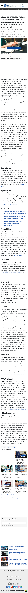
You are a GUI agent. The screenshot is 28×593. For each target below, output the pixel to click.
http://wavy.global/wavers (18, 409)
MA (26, 9)
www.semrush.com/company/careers (12, 375)
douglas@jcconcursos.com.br (16, 58)
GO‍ (23, 9)
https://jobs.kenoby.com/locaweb (11, 272)
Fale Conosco (18, 576)
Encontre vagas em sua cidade (8, 520)
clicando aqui (18, 255)
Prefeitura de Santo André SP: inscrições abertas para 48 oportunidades (12, 223)
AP (9, 9)
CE (16, 9)
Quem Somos (10, 576)
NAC (2, 9)
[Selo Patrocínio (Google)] (22, 5)
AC (4, 9)
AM (11, 9)
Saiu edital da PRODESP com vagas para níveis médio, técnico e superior (15, 212)
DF (19, 9)
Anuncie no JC (10, 579)
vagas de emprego (11, 447)
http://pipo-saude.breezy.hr (9, 205)
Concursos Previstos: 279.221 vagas (10, 498)
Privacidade (18, 579)
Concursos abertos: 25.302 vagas (9, 495)
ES (21, 9)
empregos (3, 447)
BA (14, 9)
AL (6, 9)
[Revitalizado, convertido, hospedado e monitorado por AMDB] (26, 590)
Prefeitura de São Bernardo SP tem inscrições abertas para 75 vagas (14, 217)
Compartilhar (13, 56)
